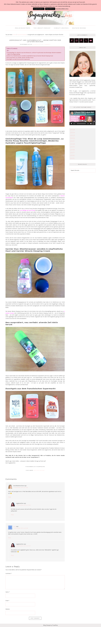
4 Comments (46, 44)
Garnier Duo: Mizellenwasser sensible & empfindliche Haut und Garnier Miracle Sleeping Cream (30, 56)
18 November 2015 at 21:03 (23, 546)
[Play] (71, 123)
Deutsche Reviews (39, 470)
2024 (72, 132)
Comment (9, 573)
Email (7, 600)
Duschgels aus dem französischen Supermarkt (18, 59)
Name (8, 592)
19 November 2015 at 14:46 (23, 505)
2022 (72, 138)
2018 (72, 150)
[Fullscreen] (93, 123)
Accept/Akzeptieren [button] (38, 8)
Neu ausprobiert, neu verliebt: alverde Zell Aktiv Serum (20, 57)
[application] (82, 118)
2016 (72, 155)
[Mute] (91, 123)
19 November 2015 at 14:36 (20, 487)
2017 (72, 153)
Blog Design (46, 625)
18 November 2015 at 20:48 (20, 528)
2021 (72, 141)
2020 (72, 144)
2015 (72, 158)
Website (8, 609)
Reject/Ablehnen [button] (50, 8)
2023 (72, 135)
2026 (72, 130)
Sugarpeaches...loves (50, 14)
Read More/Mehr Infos (61, 8)
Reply (9, 497)
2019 (72, 147)
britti (14, 526)
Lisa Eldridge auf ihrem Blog (27, 210)
